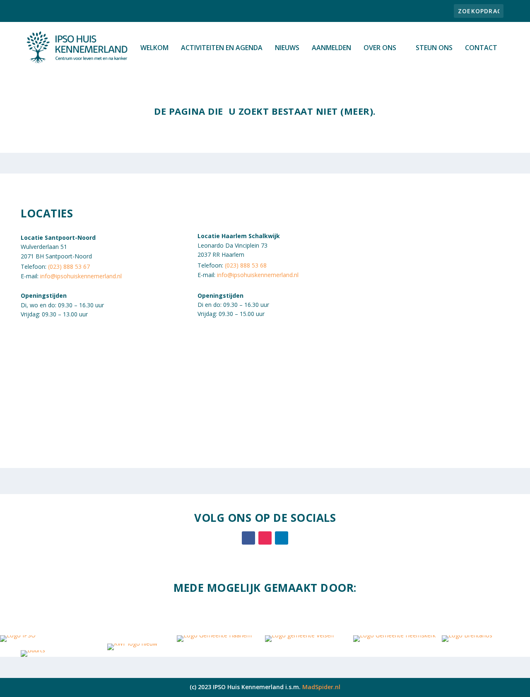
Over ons (380, 48)
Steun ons (434, 48)
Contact (481, 48)
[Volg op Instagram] (265, 538)
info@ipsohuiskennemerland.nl (81, 276)
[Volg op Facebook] (248, 538)
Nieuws (287, 48)
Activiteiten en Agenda (222, 48)
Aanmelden (331, 48)
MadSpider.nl (321, 687)
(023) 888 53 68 (246, 265)
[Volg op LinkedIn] (281, 538)
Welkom (154, 48)
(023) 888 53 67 (69, 266)
